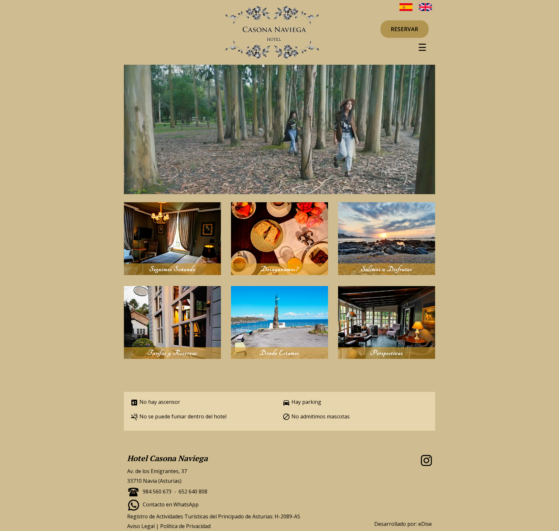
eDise (425, 523)
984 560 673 (157, 491)
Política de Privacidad (185, 526)
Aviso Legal (141, 526)
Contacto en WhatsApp (171, 504)
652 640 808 (193, 491)
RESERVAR (404, 29)
